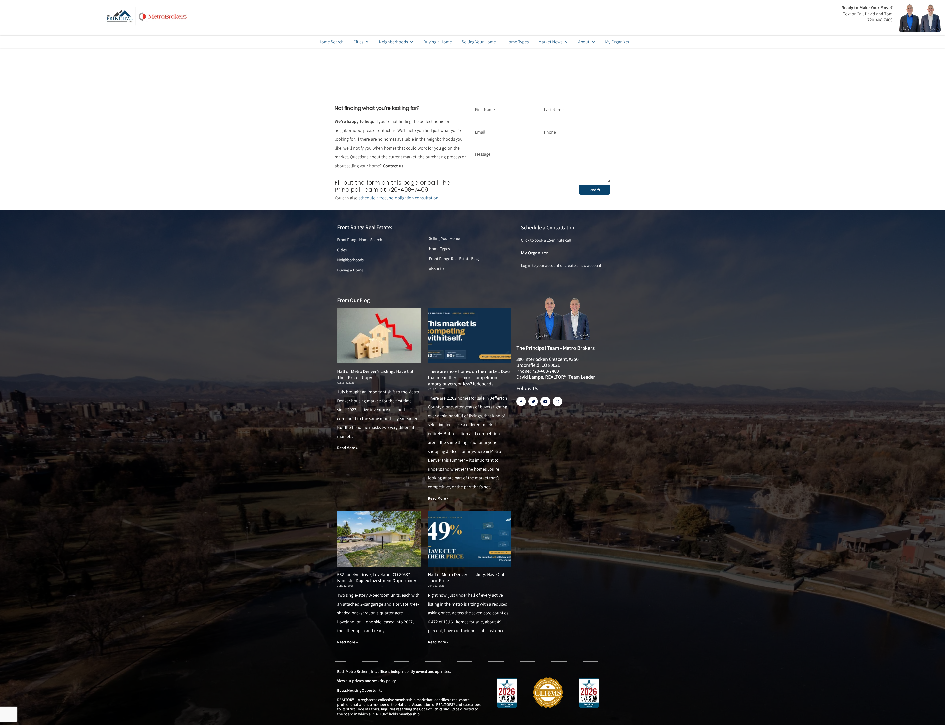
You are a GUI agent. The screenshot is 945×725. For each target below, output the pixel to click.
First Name (485, 109)
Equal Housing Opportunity (360, 690)
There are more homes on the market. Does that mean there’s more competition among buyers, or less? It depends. (469, 377)
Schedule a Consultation (548, 227)
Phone (550, 132)
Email (480, 132)
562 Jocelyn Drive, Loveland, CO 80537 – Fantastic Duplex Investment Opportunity (376, 578)
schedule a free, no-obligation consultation (398, 198)
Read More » (347, 447)
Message (482, 154)
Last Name (554, 109)
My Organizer (534, 253)
